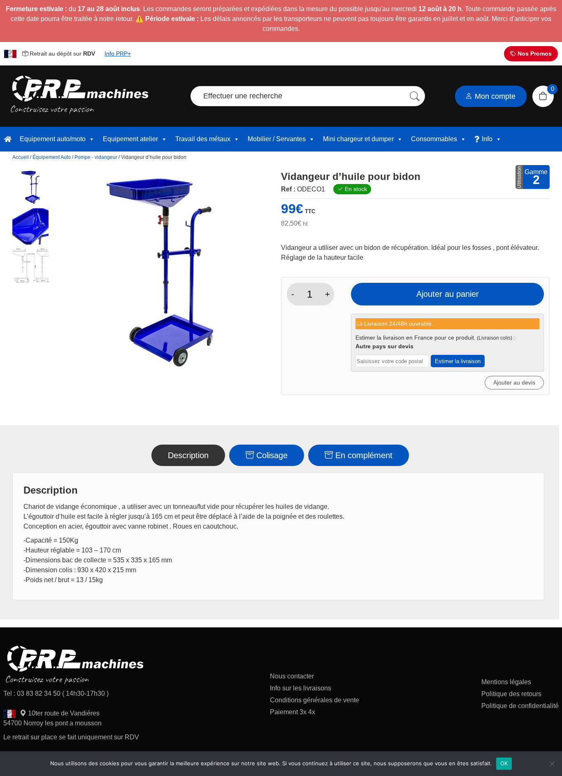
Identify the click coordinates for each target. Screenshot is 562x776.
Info (487, 138)
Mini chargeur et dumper (358, 138)
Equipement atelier (130, 138)
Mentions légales (506, 681)
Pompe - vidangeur (95, 157)
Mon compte (494, 96)
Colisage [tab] (271, 455)
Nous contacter (292, 676)
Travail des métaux (202, 138)
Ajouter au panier (447, 293)
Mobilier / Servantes (277, 138)
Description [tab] (188, 455)
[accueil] (8, 139)
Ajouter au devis (514, 382)
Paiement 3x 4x (292, 711)
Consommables (434, 138)
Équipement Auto (52, 157)
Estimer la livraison (458, 361)
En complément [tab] (362, 455)
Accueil (20, 157)
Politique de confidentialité (520, 705)
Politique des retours (512, 693)
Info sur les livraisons (300, 688)
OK (504, 763)
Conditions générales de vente (314, 700)
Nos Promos (534, 53)
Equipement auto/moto (53, 138)
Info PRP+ (118, 53)
